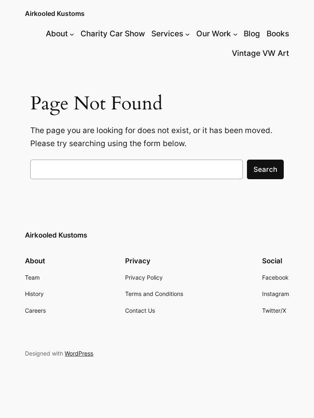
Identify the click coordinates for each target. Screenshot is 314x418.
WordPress (79, 353)
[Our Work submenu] (235, 34)
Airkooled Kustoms (55, 13)
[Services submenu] (187, 34)
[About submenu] (72, 34)
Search (265, 169)
